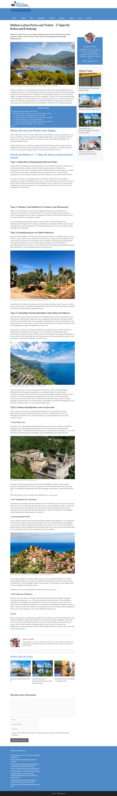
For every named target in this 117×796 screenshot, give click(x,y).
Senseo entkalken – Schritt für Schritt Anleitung (25, 771)
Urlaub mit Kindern (61, 135)
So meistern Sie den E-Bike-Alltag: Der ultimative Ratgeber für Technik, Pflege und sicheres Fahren (24, 775)
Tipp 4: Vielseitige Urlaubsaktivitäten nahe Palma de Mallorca (33, 122)
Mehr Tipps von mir (90, 61)
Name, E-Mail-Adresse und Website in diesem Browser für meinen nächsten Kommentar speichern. (40, 734)
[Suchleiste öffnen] (58, 14)
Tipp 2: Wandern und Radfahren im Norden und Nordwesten (33, 117)
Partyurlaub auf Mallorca (49, 99)
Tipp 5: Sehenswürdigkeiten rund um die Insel (28, 124)
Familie (23, 18)
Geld (31, 18)
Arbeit (14, 18)
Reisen (71, 18)
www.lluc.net (53, 495)
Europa (13, 675)
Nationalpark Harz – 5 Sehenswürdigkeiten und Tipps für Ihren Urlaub (42, 681)
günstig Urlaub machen (17, 629)
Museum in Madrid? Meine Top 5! (89, 109)
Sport (80, 18)
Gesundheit (41, 18)
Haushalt (51, 18)
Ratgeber (62, 18)
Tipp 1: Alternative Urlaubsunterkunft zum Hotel (29, 115)
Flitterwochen (47, 247)
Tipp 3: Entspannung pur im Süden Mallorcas (28, 120)
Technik (89, 18)
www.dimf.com (52, 590)
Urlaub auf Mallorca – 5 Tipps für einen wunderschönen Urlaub (31, 113)
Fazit (13, 126)
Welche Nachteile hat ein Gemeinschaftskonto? (25, 768)
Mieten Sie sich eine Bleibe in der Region (24, 111)
